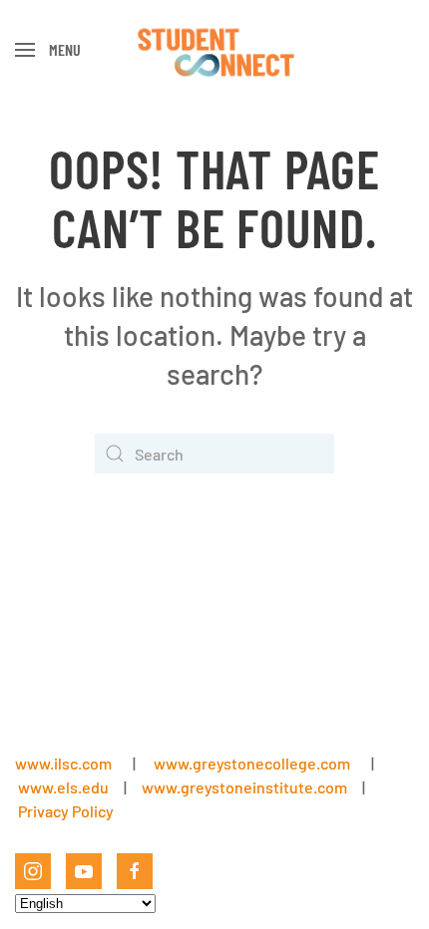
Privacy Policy (66, 810)
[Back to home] (215, 50)
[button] (48, 50)
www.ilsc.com (63, 763)
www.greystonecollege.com (252, 763)
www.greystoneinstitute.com (244, 786)
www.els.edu (62, 786)
